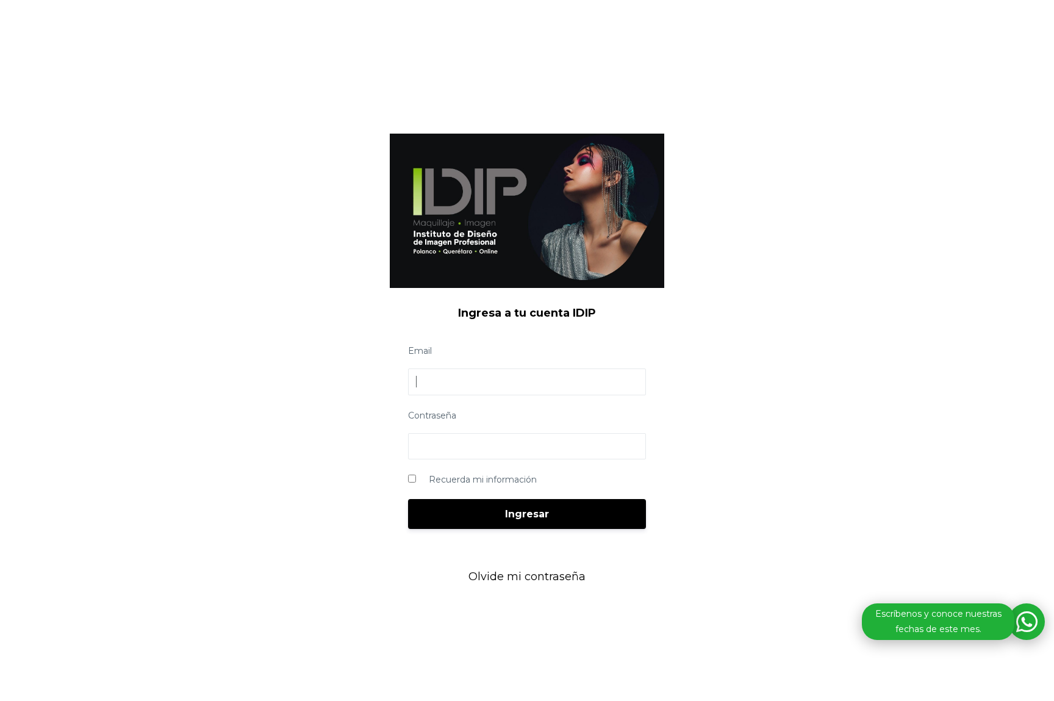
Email (420, 350)
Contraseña (432, 415)
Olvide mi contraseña (527, 576)
